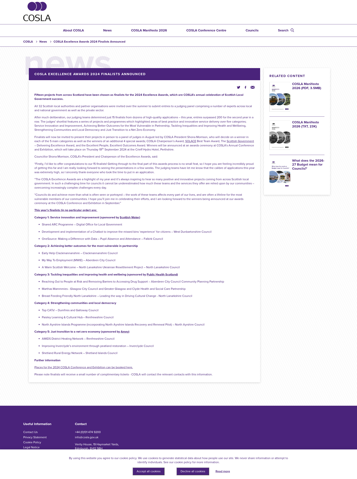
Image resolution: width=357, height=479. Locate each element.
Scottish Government (240, 141)
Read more (223, 471)
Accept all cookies (148, 471)
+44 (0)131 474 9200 (88, 432)
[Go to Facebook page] (245, 87)
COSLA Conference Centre (206, 30)
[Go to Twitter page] (238, 87)
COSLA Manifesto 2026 (149, 30)
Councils (252, 30)
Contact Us (30, 432)
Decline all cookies (193, 471)
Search (283, 30)
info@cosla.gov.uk (86, 437)
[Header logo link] (37, 20)
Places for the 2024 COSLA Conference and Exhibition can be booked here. (83, 367)
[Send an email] (253, 87)
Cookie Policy (32, 442)
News (107, 30)
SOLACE (190, 141)
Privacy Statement (35, 437)
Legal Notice (31, 447)
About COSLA (73, 30)
